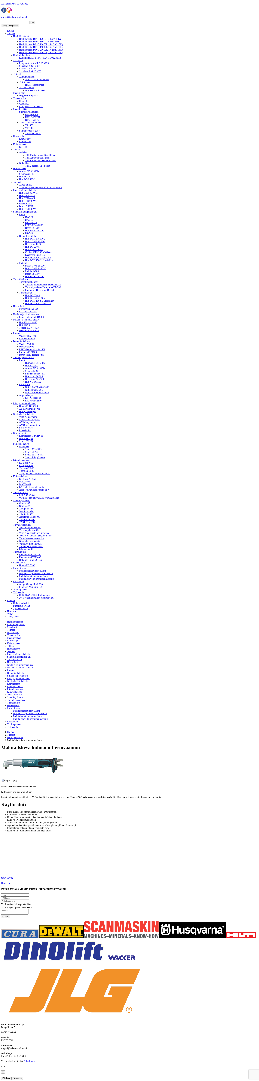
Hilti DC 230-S (32, 247)
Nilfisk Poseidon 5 (34, 390)
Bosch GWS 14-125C (35, 268)
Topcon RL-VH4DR (29, 327)
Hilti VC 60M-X (33, 381)
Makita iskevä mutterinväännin (33, 576)
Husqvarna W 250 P (35, 379)
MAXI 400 (24, 481)
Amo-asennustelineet (35, 90)
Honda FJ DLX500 (28, 406)
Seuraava (17, 1078)
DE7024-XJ (31, 222)
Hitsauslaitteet (19, 306)
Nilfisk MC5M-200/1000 (37, 387)
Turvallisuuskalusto (22, 525)
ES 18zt (23, 147)
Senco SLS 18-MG (34, 454)
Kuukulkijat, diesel (22, 55)
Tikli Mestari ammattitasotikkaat (40, 155)
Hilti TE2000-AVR (28, 209)
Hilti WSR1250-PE (34, 230)
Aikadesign (29, 1061)
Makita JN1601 (32, 271)
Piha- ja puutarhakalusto (24, 403)
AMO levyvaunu (27, 422)
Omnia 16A (24, 503)
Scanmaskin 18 (26, 174)
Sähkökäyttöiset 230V (29, 130)
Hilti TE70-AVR (27, 198)
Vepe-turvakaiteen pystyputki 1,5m (35, 535)
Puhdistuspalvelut (21, 606)
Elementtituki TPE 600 (30, 557)
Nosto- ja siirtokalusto (23, 414)
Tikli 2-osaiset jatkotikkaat (37, 166)
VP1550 (29, 125)
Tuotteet (11, 33)
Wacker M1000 (26, 346)
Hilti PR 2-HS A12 (28, 322)
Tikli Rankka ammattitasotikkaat (40, 160)
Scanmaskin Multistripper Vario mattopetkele (40, 187)
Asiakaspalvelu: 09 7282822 (14, 3)
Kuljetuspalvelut (21, 603)
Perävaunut (18, 581)
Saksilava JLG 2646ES (30, 71)
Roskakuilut (25, 430)
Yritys (10, 614)
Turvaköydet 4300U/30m (31, 546)
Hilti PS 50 (24, 325)
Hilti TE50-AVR (27, 195)
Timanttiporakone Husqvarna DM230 (43, 284)
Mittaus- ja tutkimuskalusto (26, 319)
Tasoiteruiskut (19, 98)
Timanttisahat (25, 292)
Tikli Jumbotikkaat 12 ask (37, 157)
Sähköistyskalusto (21, 500)
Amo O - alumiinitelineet (37, 79)
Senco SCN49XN (33, 449)
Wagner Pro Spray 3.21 (30, 95)
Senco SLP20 (31, 452)
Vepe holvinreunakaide (30, 527)
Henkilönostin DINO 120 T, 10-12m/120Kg (40, 39)
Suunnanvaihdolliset (28, 112)
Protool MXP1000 (28, 352)
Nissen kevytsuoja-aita (29, 541)
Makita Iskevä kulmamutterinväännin (36, 579)
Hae (32, 22)
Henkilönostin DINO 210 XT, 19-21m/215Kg (41, 49)
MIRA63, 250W (27, 495)
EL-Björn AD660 (27, 479)
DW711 (29, 220)
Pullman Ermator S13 (35, 373)
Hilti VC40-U (31, 365)
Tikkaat (16, 149)
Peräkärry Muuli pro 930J (31, 587)
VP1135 (29, 128)
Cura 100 (23, 101)
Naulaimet (24, 446)
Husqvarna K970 (33, 244)
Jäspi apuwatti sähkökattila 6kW (34, 473)
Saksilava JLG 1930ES (30, 66)
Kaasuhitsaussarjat (28, 311)
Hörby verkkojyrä (27, 411)
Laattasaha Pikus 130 (35, 255)
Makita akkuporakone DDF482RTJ (36, 573)
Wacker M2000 (26, 344)
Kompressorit (19, 433)
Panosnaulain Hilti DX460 (31, 317)
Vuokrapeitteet (20, 589)
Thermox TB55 (26, 468)
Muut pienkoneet (21, 568)
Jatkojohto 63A (26, 514)
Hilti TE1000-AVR (28, 201)
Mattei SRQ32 (26, 438)
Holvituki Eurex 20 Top (30, 560)
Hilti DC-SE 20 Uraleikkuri (38, 257)
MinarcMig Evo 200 (29, 309)
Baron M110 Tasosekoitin (31, 354)
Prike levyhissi (26, 427)
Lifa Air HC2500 (33, 400)
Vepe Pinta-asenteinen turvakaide (35, 533)
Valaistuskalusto (20, 492)
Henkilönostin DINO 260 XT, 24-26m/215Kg (41, 52)
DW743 (29, 233)
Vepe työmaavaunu (28, 417)
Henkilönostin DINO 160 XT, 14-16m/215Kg (41, 44)
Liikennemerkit (26, 549)
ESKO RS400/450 (34, 225)
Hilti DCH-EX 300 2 (35, 238)
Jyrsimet (17, 182)
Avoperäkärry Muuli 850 (31, 584)
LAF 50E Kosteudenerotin (32, 487)
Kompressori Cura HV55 (31, 106)
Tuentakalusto (19, 552)
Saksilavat (18, 60)
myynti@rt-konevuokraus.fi (14, 17)
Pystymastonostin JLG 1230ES (34, 63)
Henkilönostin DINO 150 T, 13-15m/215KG (40, 41)
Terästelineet (25, 82)
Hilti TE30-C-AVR (28, 193)
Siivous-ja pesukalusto (23, 357)
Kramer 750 (25, 141)
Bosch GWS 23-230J (35, 241)
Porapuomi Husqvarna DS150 (39, 290)
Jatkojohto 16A (26, 508)
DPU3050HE (31, 114)
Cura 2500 (24, 103)
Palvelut (11, 600)
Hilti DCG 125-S (27, 179)
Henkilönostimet (21, 36)
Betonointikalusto (21, 341)
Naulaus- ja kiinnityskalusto (26, 314)
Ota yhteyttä (7, 878)
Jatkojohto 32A (26, 511)
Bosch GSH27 (26, 206)
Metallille (23, 263)
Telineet (17, 74)
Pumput (17, 333)
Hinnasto (11, 611)
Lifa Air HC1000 (33, 398)
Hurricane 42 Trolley (35, 363)
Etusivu (10, 31)
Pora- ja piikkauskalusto (24, 190)
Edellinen (6, 1078)
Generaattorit (19, 562)
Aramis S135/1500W (29, 171)
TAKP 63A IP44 (27, 522)
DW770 (29, 217)
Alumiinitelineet (26, 76)
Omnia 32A (24, 506)
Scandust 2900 (32, 371)
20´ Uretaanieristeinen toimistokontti (36, 597)
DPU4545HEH (32, 117)
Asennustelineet (26, 87)
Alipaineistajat (26, 395)
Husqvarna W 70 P (34, 376)
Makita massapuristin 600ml (32, 570)
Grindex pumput (27, 338)
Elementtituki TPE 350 (30, 554)
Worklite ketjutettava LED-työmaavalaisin (39, 498)
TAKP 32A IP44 (27, 519)
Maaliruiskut (19, 93)
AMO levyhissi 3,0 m (29, 425)
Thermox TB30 (26, 471)
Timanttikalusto (20, 279)
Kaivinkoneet (19, 144)
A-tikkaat (23, 152)
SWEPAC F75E (33, 133)
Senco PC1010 (26, 441)
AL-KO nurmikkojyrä (29, 408)
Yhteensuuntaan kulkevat (31, 122)
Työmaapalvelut (20, 608)
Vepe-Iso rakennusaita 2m (31, 538)
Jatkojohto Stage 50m (29, 516)
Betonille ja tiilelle (27, 236)
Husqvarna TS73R (34, 249)
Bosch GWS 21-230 (35, 265)
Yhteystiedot (13, 616)
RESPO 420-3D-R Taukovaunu (34, 595)
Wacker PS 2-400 (27, 336)
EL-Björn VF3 (26, 462)
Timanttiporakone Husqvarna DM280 (43, 287)
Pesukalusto (24, 384)
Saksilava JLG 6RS (28, 68)
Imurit (22, 360)
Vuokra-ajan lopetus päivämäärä (16, 907)
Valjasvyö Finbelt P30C (30, 543)
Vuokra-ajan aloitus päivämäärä (16, 904)
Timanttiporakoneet (28, 282)
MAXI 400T (25, 484)
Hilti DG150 (25, 176)
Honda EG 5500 (27, 565)
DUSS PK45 (25, 203)
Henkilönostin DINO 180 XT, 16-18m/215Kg (41, 47)
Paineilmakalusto (21, 444)
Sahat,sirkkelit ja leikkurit (25, 211)
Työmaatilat (18, 592)
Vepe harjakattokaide (29, 530)
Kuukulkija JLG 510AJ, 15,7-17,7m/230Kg (40, 58)
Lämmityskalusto (21, 460)
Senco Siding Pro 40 (35, 457)
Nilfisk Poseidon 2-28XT (37, 392)
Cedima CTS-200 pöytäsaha (38, 252)
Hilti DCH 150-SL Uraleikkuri (39, 260)
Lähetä (5, 917)
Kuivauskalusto (20, 476)
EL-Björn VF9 (26, 465)
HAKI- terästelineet (34, 85)
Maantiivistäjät (20, 109)
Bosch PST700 (32, 228)
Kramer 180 (25, 139)
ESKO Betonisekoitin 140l (32, 349)
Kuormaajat (18, 136)
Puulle (22, 214)
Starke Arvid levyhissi (29, 419)
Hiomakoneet (19, 168)
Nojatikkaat (24, 163)
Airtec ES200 (25, 184)
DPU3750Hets (32, 120)
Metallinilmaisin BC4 (29, 330)
